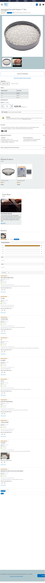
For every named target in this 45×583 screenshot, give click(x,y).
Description (3, 124)
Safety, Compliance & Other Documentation (10, 147)
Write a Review (16, 239)
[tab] (22, 128)
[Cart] (43, 5)
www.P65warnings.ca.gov (27, 118)
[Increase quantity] (11, 106)
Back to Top (3, 491)
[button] (5, 456)
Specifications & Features (6, 135)
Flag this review (3, 291)
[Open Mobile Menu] (2, 4)
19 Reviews (9, 12)
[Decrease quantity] (2, 106)
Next (2, 493)
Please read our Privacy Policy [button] (16, 576)
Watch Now (3, 223)
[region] (22, 62)
